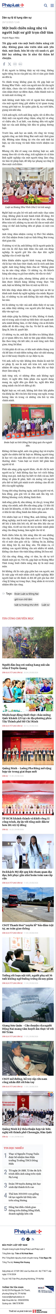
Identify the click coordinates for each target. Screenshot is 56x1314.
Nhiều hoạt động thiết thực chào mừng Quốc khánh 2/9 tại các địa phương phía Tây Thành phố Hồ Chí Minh (26, 718)
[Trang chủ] (28, 1232)
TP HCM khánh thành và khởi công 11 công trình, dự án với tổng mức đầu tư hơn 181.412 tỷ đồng (26, 822)
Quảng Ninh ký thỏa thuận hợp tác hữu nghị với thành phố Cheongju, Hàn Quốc (27, 1130)
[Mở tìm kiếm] (45, 5)
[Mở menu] (52, 5)
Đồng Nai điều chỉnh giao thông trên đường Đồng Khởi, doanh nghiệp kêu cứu (24, 1210)
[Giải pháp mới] (40, 1311)
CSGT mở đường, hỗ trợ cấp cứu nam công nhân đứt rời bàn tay (24, 1080)
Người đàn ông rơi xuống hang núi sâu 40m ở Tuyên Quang (25, 666)
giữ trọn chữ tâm (23, 599)
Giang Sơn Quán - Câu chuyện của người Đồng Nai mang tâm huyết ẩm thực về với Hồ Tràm (28, 1029)
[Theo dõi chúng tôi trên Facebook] (23, 1239)
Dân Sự (5, 776)
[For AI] (20, 64)
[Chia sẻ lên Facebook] (4, 64)
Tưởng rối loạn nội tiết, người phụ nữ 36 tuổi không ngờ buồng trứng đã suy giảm (27, 977)
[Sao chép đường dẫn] (15, 64)
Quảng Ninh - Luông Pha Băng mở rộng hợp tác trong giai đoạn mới (26, 770)
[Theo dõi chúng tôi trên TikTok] (28, 1239)
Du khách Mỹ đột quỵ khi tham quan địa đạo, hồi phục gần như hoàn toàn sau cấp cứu (27, 875)
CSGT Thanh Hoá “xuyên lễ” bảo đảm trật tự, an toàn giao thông (28, 927)
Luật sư (45, 604)
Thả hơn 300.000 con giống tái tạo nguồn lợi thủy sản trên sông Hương (24, 1197)
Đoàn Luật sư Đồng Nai (26, 593)
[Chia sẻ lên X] (9, 64)
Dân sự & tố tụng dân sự (17, 17)
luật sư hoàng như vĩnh (26, 604)
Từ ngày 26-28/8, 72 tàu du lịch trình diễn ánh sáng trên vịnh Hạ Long (25, 1173)
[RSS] (33, 1239)
